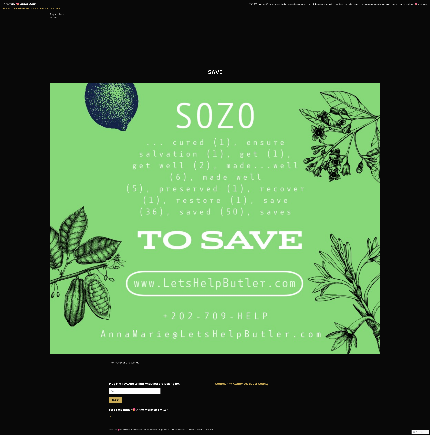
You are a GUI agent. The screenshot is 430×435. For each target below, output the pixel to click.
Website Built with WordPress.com (145, 429)
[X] (110, 416)
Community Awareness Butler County (242, 384)
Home (33, 8)
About (43, 8)
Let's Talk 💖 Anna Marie (19, 4)
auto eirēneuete (21, 8)
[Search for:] (135, 391)
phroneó (6, 8)
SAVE (215, 72)
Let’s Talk (54, 8)
